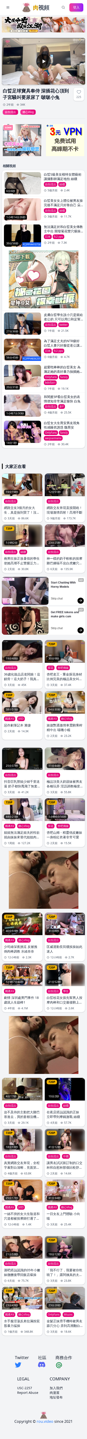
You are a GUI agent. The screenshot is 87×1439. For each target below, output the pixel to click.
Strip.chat (57, 598)
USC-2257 (24, 1388)
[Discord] (42, 1364)
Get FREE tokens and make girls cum (65, 614)
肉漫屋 (54, 1392)
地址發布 (56, 1397)
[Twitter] (22, 1365)
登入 (76, 7)
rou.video (45, 1421)
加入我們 (56, 1388)
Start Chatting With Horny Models (63, 584)
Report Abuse (27, 1392)
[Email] (63, 1365)
